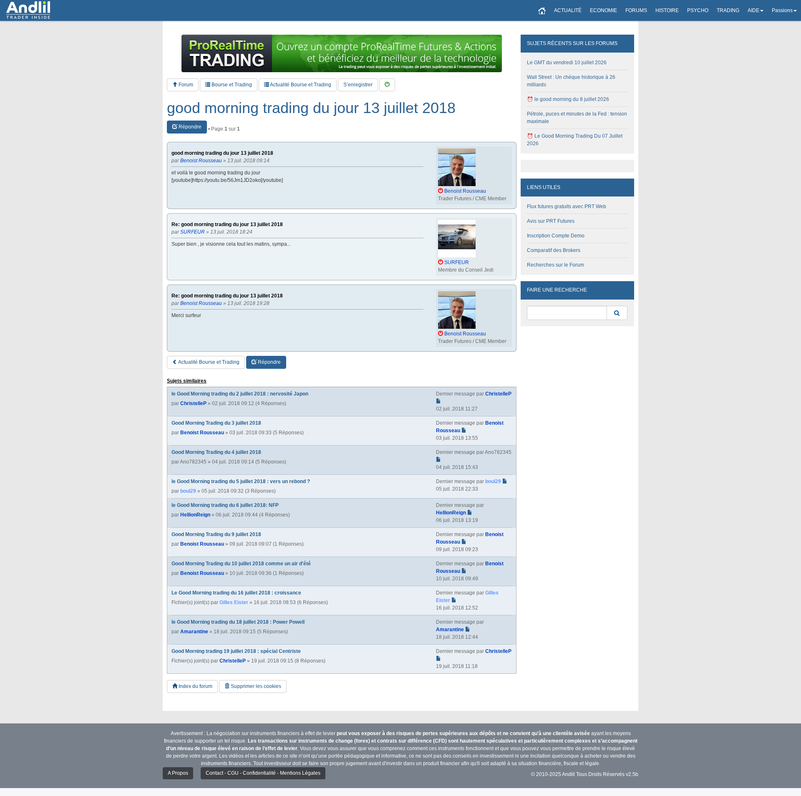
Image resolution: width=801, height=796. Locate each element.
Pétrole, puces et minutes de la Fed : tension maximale (577, 117)
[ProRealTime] (341, 53)
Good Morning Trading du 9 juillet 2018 (216, 534)
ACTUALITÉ (568, 10)
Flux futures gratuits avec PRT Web (566, 206)
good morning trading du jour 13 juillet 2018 (311, 108)
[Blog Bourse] (28, 10)
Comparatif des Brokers (553, 250)
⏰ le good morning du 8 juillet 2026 (568, 99)
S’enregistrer (358, 85)
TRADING (728, 10)
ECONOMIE (603, 10)
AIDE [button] (753, 10)
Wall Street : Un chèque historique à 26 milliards (571, 81)
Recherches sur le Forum (555, 265)
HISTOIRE (667, 10)
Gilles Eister (233, 602)
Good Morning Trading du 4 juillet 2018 (216, 452)
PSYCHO (697, 10)
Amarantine (194, 632)
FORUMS (636, 10)
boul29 (188, 491)
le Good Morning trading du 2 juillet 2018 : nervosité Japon (239, 394)
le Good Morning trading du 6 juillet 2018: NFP (225, 505)
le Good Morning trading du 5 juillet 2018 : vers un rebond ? (240, 481)
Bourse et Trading (231, 85)
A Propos (178, 773)
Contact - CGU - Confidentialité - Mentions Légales (263, 773)
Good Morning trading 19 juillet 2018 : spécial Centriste (236, 651)
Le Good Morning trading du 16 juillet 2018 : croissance (236, 593)
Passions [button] (782, 10)
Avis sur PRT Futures (550, 221)
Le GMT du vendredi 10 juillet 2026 (567, 62)
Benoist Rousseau (202, 433)
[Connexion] (387, 84)
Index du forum (194, 686)
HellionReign (195, 515)
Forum (185, 85)
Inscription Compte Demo (555, 236)
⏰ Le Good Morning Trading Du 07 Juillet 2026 (574, 139)
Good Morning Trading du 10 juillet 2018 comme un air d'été (241, 564)
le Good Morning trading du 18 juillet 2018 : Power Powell (238, 622)
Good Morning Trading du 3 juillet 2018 (216, 423)
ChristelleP (193, 403)
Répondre (189, 127)
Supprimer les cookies (255, 686)
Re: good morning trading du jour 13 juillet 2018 (227, 224)
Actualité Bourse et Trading (300, 85)
